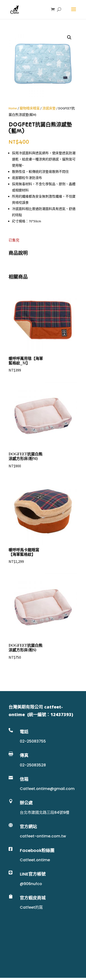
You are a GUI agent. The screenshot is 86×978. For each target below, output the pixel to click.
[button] (69, 37)
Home (13, 108)
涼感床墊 (49, 108)
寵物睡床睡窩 (30, 108)
